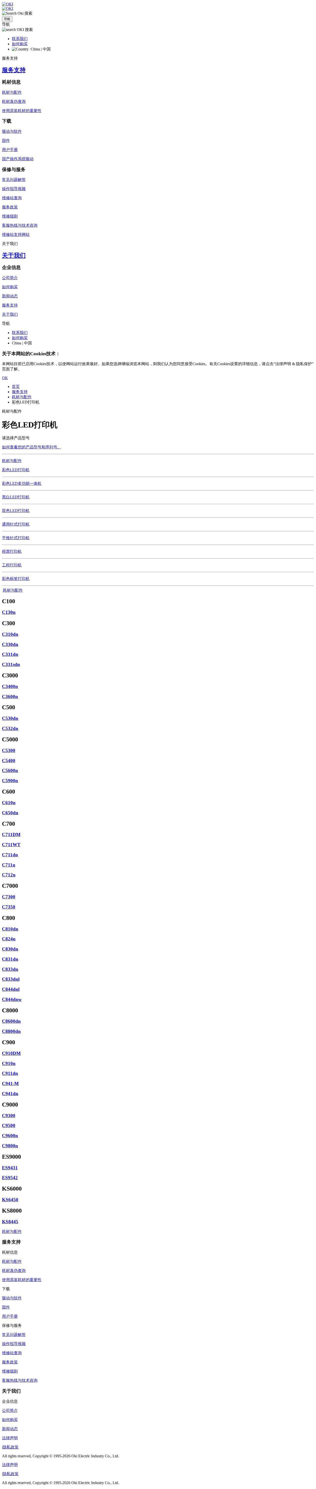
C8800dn (11, 1031)
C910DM (11, 1053)
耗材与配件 (12, 92)
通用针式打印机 (16, 524)
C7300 (8, 896)
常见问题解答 (14, 180)
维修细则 (10, 216)
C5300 (8, 750)
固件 (6, 140)
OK (5, 378)
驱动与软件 (12, 131)
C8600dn (11, 1021)
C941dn (10, 1093)
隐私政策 (11, 1447)
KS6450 (10, 1199)
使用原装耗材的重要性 (21, 111)
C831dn (10, 959)
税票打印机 (12, 551)
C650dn (10, 812)
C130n (9, 612)
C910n (9, 1063)
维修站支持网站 (16, 234)
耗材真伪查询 (14, 101)
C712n (9, 874)
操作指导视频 (14, 189)
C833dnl (11, 979)
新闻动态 (10, 296)
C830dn (10, 949)
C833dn (10, 969)
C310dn (10, 634)
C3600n (10, 696)
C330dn (10, 644)
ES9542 (10, 1177)
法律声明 (10, 1438)
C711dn (10, 854)
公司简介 (10, 278)
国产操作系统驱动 (18, 159)
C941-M (10, 1083)
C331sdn (11, 664)
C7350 (8, 907)
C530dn (10, 718)
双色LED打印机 (16, 511)
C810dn (10, 929)
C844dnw (12, 999)
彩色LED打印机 (16, 470)
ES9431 (10, 1167)
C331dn (10, 654)
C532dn (10, 728)
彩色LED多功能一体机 (21, 483)
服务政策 (10, 207)
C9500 (8, 1125)
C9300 (8, 1115)
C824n (9, 938)
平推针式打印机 (16, 538)
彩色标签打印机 (16, 579)
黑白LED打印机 (16, 497)
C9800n (10, 1145)
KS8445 (10, 1221)
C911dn (10, 1073)
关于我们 (14, 255)
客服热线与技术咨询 (20, 225)
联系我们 (20, 39)
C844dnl (11, 989)
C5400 (8, 760)
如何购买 (20, 44)
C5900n (10, 780)
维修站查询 (12, 198)
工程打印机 (12, 565)
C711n (8, 864)
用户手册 (10, 150)
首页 (16, 386)
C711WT (11, 844)
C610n (9, 802)
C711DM (11, 834)
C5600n (10, 770)
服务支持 (14, 70)
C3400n (10, 686)
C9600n (10, 1135)
